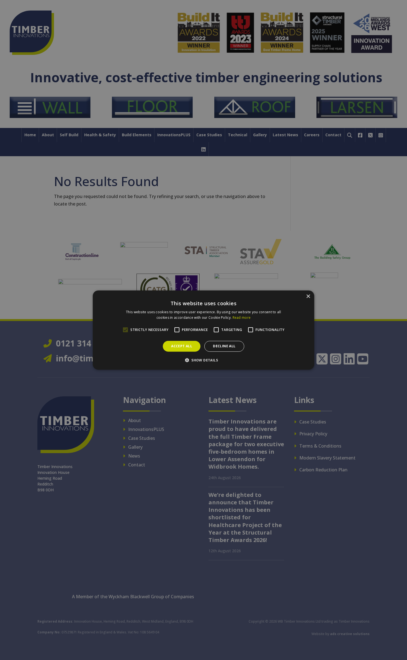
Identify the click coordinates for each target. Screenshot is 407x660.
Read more (242, 317)
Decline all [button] (224, 346)
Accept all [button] (181, 346)
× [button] (308, 296)
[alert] (203, 330)
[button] (203, 360)
